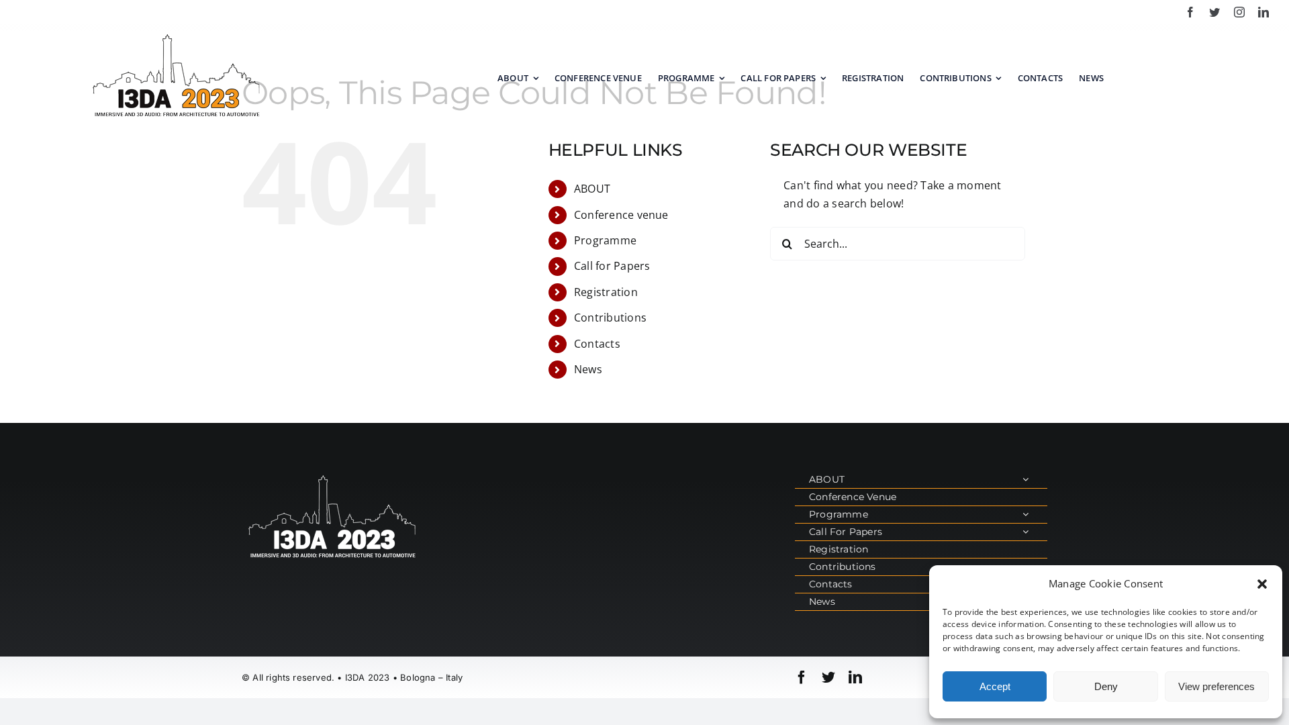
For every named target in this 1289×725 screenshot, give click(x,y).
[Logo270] (176, 35)
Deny (1106, 686)
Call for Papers (612, 265)
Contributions (610, 317)
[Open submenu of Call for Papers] (1025, 532)
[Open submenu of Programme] (1025, 514)
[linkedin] (1263, 12)
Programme (605, 240)
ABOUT (592, 188)
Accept (995, 686)
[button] (1262, 584)
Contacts (597, 343)
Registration (606, 292)
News (588, 369)
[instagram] (1239, 12)
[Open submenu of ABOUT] (1025, 479)
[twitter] (1214, 12)
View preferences (1216, 686)
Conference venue (621, 214)
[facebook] (1190, 12)
